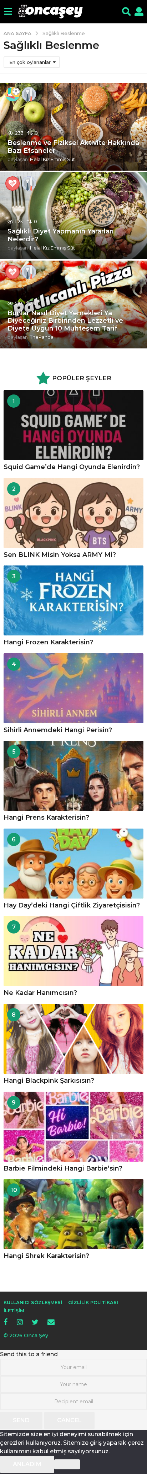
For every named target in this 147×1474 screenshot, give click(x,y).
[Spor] (12, 94)
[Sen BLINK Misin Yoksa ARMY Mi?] (73, 513)
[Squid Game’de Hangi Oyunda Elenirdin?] (73, 425)
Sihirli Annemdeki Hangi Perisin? (58, 730)
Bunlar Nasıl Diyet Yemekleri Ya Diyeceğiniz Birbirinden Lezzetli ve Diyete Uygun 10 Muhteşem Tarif (65, 320)
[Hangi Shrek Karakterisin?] (73, 1214)
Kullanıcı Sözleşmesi (33, 1302)
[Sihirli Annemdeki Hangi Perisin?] (73, 688)
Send (21, 1420)
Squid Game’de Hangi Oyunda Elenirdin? (72, 467)
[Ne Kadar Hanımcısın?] (73, 951)
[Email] (51, 1321)
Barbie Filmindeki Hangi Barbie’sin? (63, 1168)
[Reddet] (67, 1464)
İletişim (14, 1310)
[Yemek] (29, 94)
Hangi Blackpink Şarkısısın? (49, 1081)
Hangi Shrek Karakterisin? (46, 1256)
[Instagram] (20, 1321)
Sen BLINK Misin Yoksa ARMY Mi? (60, 555)
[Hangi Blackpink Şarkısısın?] (73, 1039)
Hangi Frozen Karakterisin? (48, 642)
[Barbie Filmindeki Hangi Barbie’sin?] (73, 1127)
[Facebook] (6, 1321)
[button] (8, 12)
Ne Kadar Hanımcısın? (40, 993)
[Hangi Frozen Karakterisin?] (73, 600)
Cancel (69, 1420)
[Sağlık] (12, 183)
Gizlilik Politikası (93, 1302)
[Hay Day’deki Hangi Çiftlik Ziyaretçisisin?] (73, 864)
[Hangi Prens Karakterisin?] (73, 776)
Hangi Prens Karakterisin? (46, 817)
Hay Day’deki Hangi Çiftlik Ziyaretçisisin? (72, 905)
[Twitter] (35, 1321)
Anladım (27, 1464)
